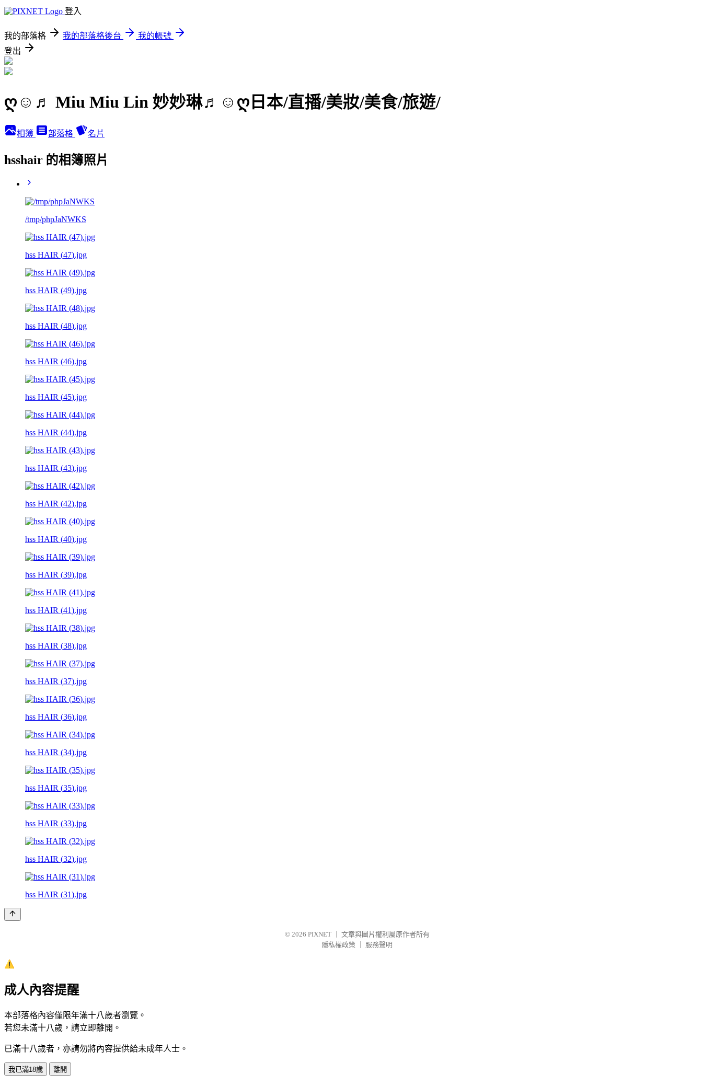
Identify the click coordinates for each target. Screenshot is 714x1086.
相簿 (26, 133)
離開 (60, 1069)
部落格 (61, 133)
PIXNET (319, 934)
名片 (96, 133)
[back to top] (12, 914)
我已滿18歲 (25, 1069)
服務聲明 (379, 945)
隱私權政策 (338, 945)
